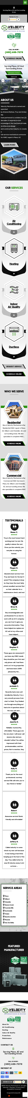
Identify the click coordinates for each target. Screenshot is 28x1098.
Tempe (7, 914)
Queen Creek (9, 905)
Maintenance (7, 1038)
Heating (14, 263)
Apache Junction (10, 917)
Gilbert (7, 899)
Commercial (14, 475)
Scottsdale (8, 911)
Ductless (14, 346)
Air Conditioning (14, 222)
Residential (14, 422)
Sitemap (12, 1087)
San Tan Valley (9, 922)
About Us (5, 1024)
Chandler (8, 902)
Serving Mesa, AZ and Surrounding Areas (13, 1052)
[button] (25, 2)
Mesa (6, 896)
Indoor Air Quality (14, 305)
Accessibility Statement (14, 1089)
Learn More (13, 232)
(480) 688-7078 (14, 52)
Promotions (6, 1035)
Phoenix (7, 920)
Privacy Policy (20, 1087)
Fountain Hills (9, 908)
